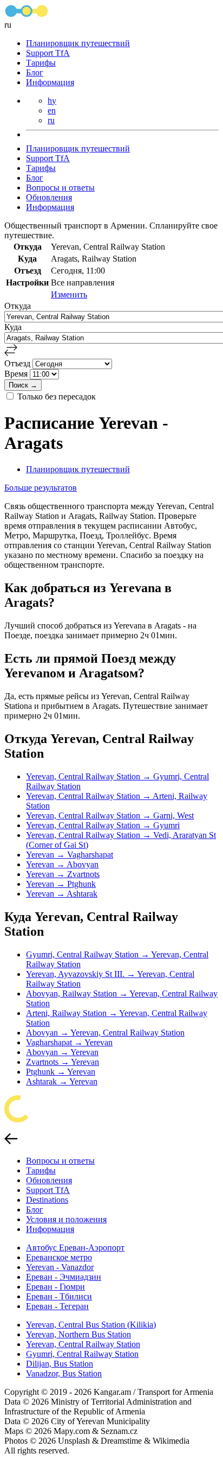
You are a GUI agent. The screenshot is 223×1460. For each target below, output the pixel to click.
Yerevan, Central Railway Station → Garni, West (110, 815)
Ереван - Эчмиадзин (63, 1276)
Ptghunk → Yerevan (60, 1071)
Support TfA (48, 53)
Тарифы (41, 62)
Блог (34, 72)
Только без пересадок (56, 396)
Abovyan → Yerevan (62, 1052)
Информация (50, 82)
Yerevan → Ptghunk (61, 883)
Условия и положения (66, 1219)
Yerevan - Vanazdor (60, 1267)
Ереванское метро (59, 1257)
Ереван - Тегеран (57, 1306)
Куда (13, 327)
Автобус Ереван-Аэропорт (75, 1247)
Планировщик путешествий (78, 43)
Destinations (47, 1199)
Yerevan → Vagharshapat (69, 854)
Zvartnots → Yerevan (62, 1062)
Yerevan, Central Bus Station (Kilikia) (91, 1324)
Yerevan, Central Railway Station (83, 1344)
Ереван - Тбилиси (59, 1296)
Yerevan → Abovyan (62, 864)
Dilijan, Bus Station (59, 1363)
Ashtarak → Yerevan (61, 1081)
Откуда (17, 305)
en (52, 110)
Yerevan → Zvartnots (63, 874)
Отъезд (18, 363)
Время (17, 373)
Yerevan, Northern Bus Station (78, 1334)
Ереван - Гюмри (55, 1286)
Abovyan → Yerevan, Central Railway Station (105, 1032)
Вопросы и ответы (60, 187)
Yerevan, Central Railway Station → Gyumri (103, 825)
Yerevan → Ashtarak (61, 893)
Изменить (69, 294)
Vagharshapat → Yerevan (69, 1042)
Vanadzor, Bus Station (64, 1373)
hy (52, 100)
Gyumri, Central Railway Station (82, 1354)
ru (51, 120)
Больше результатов (40, 487)
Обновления (49, 197)
